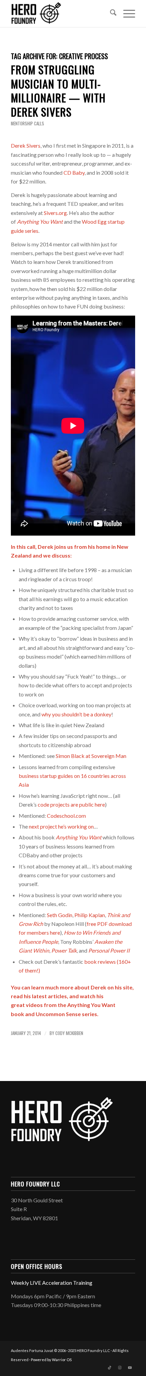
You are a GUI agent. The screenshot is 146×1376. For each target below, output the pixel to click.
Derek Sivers (25, 145)
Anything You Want (79, 837)
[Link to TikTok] (110, 1367)
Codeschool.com (66, 815)
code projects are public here (71, 804)
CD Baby (74, 172)
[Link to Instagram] (120, 1367)
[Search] (109, 13)
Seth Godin (59, 915)
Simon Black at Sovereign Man (91, 756)
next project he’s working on (61, 826)
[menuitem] (109, 13)
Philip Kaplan (89, 915)
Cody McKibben (69, 1033)
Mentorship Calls (27, 123)
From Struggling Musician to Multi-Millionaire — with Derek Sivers (58, 91)
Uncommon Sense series (66, 1014)
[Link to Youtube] (130, 1367)
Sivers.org (55, 213)
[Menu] (125, 13)
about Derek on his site (103, 987)
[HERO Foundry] (60, 13)
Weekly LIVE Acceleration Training (51, 1282)
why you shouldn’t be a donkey (76, 714)
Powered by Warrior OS (51, 1359)
